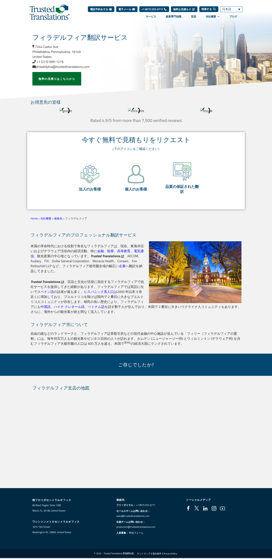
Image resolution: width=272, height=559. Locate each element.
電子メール (125, 9)
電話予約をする (99, 9)
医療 (110, 251)
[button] (89, 178)
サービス (151, 16)
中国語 (46, 306)
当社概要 (211, 16)
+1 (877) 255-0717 (153, 9)
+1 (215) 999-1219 (49, 61)
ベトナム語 (96, 306)
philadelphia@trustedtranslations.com (63, 66)
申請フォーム (136, 533)
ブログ (233, 16)
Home (34, 218)
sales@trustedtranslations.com (133, 516)
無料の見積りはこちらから (56, 79)
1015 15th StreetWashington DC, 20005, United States (51, 529)
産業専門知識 (173, 16)
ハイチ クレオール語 (69, 306)
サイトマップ (143, 553)
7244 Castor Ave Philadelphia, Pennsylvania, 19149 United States (56, 51)
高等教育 (123, 251)
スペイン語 (45, 291)
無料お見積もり (182, 9)
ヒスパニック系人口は (100, 291)
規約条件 (156, 553)
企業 (122, 265)
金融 (100, 251)
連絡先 (58, 218)
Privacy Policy (170, 553)
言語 (193, 16)
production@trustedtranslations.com (135, 527)
